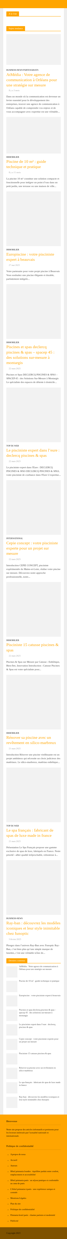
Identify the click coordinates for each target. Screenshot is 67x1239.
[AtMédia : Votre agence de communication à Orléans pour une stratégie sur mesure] (33, 49)
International (14, 538)
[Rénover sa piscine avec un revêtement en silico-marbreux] (33, 702)
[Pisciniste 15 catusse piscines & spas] (33, 609)
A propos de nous (18, 1154)
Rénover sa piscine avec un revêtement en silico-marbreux (31, 740)
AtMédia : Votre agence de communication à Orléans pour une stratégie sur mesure (31, 79)
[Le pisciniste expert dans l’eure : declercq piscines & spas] (33, 414)
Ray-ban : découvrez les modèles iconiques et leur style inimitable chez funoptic (33, 928)
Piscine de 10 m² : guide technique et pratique (26, 164)
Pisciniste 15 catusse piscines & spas (32, 647)
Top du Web (12, 446)
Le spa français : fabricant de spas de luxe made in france (29, 833)
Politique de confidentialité (22, 1209)
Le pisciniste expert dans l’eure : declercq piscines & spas (33, 453)
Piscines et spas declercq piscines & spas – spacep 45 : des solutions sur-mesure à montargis (30, 355)
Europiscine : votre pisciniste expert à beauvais (30, 257)
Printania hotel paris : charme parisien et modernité (32, 1215)
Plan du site (15, 1203)
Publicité (14, 1221)
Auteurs (13, 1165)
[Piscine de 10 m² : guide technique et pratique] (33, 135)
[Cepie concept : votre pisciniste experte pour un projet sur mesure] (33, 507)
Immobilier (12, 157)
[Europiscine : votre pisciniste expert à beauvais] (33, 218)
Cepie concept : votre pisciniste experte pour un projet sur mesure (32, 548)
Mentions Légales (18, 1198)
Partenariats (30, 70)
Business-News (14, 70)
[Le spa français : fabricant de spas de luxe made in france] (33, 794)
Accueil (13, 1160)
